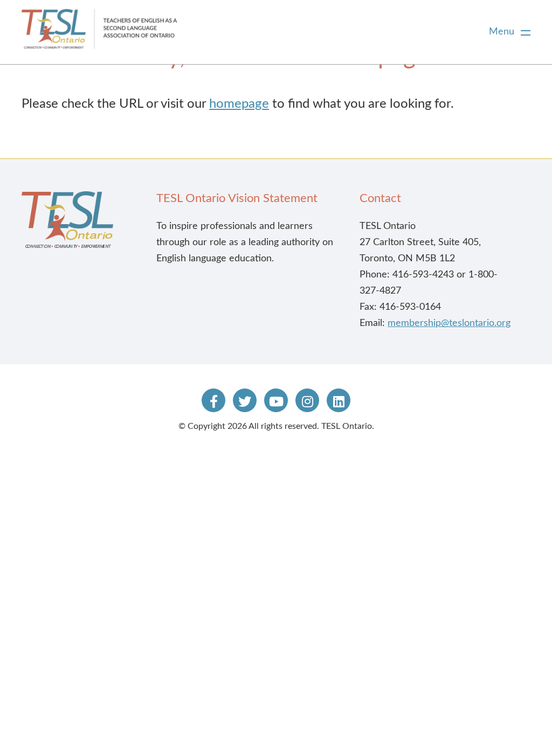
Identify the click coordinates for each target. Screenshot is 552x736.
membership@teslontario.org (449, 323)
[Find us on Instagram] (307, 400)
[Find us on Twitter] (245, 400)
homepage (239, 104)
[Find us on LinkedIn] (338, 400)
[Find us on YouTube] (276, 400)
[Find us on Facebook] (213, 400)
